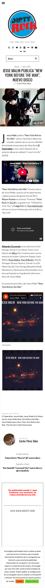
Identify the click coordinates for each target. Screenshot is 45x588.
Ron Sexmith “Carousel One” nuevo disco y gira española (22, 467)
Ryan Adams (14, 259)
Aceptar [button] (20, 581)
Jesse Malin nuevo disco (11, 422)
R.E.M (12, 202)
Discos (16, 66)
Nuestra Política (31, 581)
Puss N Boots (27, 259)
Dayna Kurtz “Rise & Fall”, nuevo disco (22, 456)
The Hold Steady (35, 206)
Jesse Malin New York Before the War (23, 419)
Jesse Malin (18, 416)
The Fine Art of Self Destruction (19, 425)
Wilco (14, 253)
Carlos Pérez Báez (24, 83)
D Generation (7, 416)
